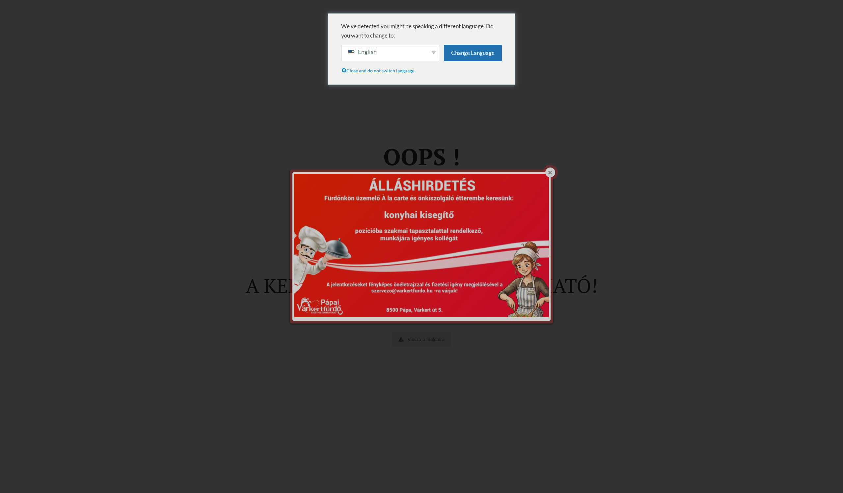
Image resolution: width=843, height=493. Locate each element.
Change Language (473, 52)
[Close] (550, 172)
